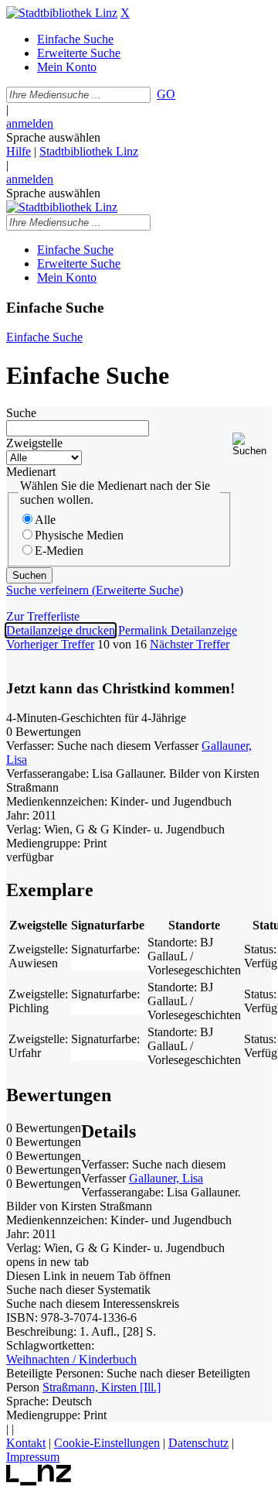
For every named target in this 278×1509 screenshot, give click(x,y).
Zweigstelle (34, 443)
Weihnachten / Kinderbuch (71, 1359)
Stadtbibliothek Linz (88, 151)
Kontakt (26, 1442)
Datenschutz (198, 1442)
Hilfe (18, 151)
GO (166, 94)
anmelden (29, 123)
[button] (252, 445)
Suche (21, 412)
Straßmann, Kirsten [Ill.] (101, 1387)
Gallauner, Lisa (166, 1178)
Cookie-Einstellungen (107, 1442)
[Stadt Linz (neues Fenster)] (39, 1481)
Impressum (32, 1456)
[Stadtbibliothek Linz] (61, 12)
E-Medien (59, 550)
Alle (45, 519)
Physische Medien (79, 535)
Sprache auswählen (53, 137)
